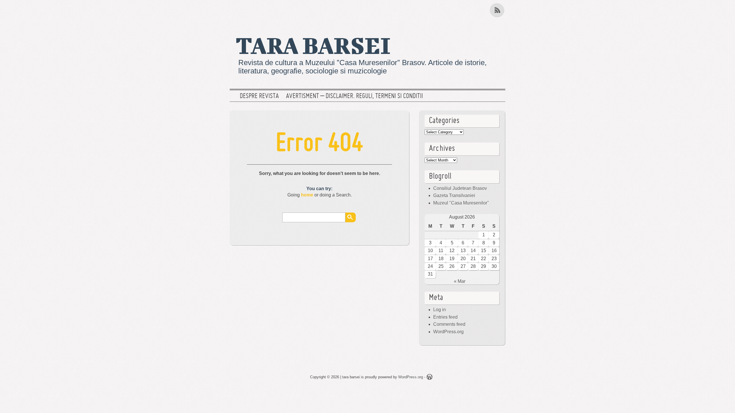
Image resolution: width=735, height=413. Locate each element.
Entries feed (445, 317)
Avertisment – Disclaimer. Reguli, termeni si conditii (354, 96)
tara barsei (312, 45)
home (307, 194)
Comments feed (449, 324)
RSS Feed (497, 10)
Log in (439, 309)
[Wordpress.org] (429, 378)
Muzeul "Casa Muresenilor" (461, 202)
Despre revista (259, 96)
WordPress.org (448, 331)
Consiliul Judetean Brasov (460, 188)
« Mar (459, 281)
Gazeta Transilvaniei (454, 195)
